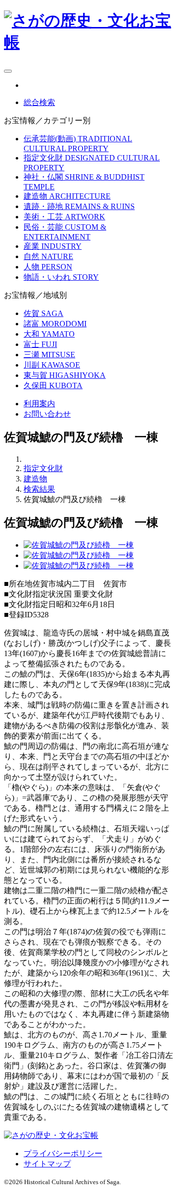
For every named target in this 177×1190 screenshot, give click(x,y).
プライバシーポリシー (63, 1153)
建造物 (35, 479)
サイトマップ (47, 1164)
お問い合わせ (47, 414)
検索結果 (39, 489)
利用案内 (39, 403)
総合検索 (39, 102)
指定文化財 (43, 468)
